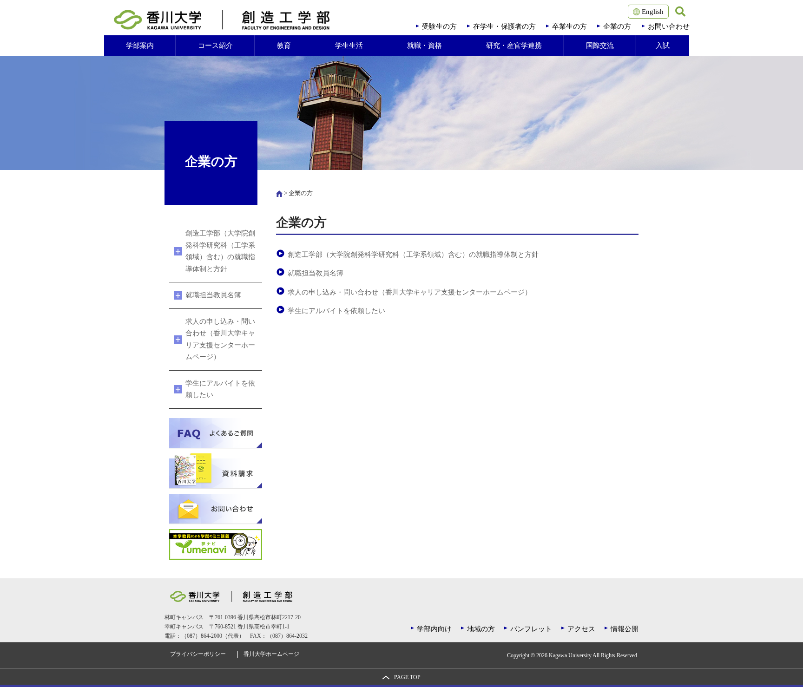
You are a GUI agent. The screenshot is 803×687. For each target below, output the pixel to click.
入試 (663, 45)
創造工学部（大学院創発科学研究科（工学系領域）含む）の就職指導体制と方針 (413, 254)
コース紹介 (215, 45)
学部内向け (434, 629)
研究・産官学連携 (514, 45)
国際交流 (600, 45)
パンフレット (531, 629)
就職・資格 (424, 45)
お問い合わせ (669, 26)
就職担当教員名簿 (315, 273)
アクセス (581, 629)
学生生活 (349, 45)
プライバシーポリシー (198, 654)
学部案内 (140, 45)
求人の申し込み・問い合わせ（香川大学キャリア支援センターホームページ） (410, 292)
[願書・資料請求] (215, 470)
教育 (284, 45)
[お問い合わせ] (215, 508)
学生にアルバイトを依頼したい (336, 310)
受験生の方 (439, 26)
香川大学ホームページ (271, 654)
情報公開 (624, 629)
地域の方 (481, 629)
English (652, 11)
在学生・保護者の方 (504, 26)
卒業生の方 (569, 26)
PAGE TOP (407, 677)
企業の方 (617, 26)
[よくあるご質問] (215, 432)
